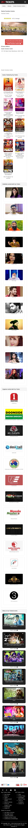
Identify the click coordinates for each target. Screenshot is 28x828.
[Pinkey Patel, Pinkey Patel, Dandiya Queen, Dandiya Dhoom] (14, 258)
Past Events (7, 794)
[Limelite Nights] (14, 529)
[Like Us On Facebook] (2, 790)
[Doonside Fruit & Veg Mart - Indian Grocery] (14, 414)
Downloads (7, 806)
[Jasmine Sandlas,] (14, 374)
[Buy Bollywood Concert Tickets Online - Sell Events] (8, 2)
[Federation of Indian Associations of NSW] (14, 463)
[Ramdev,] (14, 225)
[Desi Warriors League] (14, 496)
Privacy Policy (21, 796)
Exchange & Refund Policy (21, 798)
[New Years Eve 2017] (19, 125)
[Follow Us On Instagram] (15, 790)
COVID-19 (6, 808)
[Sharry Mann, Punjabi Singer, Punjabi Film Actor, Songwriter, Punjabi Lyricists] (14, 308)
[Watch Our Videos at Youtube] (11, 790)
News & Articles (8, 802)
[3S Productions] (14, 595)
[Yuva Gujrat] (14, 562)
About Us (6, 796)
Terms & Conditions (21, 801)
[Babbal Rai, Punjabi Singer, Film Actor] (14, 209)
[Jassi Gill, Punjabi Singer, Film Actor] (14, 291)
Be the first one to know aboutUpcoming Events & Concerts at (14, 42)
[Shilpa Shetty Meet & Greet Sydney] (19, 84)
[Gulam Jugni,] (14, 324)
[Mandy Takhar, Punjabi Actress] (14, 192)
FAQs (19, 794)
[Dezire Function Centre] (14, 28)
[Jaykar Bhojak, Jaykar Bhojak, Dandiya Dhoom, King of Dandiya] (14, 242)
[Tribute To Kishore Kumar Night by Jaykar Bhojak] (8, 145)
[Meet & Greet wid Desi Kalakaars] (8, 165)
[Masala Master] (14, 513)
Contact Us (21, 803)
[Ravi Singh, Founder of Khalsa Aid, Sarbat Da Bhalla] (14, 275)
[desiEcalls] (14, 447)
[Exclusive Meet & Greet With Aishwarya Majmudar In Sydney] (8, 104)
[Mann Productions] (14, 579)
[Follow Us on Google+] (6, 790)
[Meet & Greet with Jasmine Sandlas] (19, 104)
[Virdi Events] (14, 480)
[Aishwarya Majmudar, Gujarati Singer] (14, 341)
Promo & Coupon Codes (8, 804)
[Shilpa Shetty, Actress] (14, 357)
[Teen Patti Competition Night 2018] (8, 125)
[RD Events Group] (14, 430)
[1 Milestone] (14, 397)
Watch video (13, 630)
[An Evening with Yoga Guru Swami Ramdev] (8, 84)
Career (6, 797)
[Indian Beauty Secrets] (14, 546)
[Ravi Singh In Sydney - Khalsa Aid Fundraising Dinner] (19, 145)
